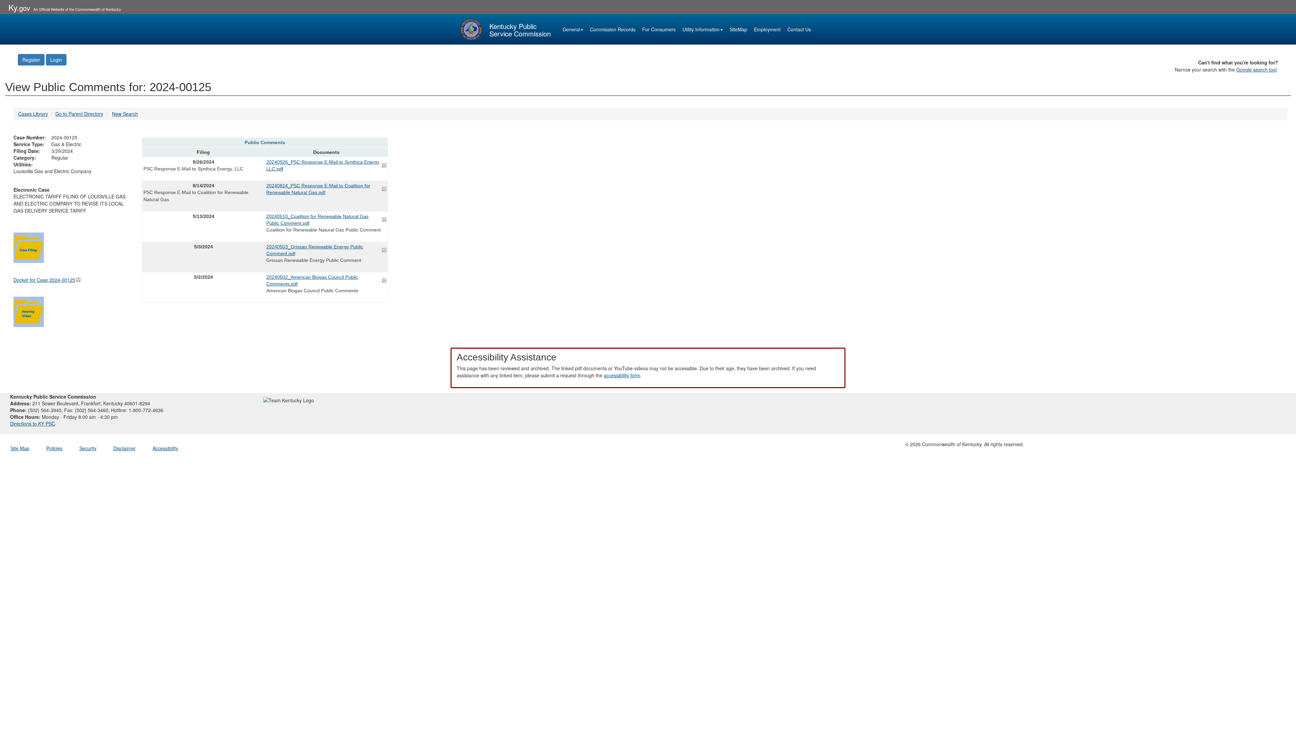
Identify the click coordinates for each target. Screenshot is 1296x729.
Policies (54, 448)
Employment (767, 29)
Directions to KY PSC (32, 423)
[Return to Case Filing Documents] (29, 246)
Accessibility (165, 448)
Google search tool (1256, 69)
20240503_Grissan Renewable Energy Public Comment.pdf (314, 250)
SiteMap (738, 29)
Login (56, 59)
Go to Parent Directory (79, 113)
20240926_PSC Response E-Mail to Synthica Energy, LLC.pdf (323, 165)
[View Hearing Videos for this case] (29, 310)
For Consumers (659, 29)
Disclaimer (124, 448)
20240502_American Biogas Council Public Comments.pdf (312, 280)
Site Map (19, 448)
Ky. (19, 7)
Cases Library (33, 113)
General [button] (571, 29)
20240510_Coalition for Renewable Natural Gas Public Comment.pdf (317, 220)
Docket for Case (44, 279)
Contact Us (799, 29)
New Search (125, 113)
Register (31, 59)
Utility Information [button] (701, 29)
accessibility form (622, 375)
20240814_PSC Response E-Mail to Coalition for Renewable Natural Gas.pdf (318, 189)
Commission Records (613, 29)
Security (88, 448)
